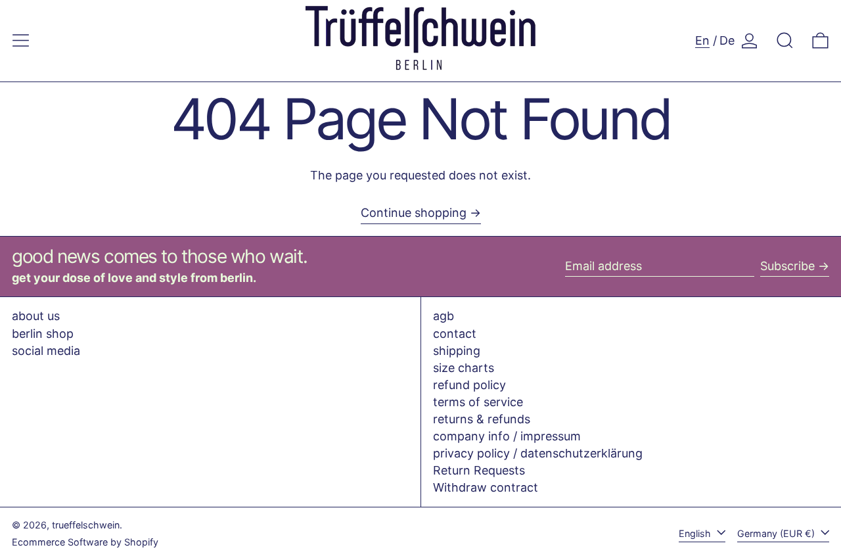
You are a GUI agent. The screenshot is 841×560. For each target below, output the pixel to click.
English (696, 533)
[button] (785, 40)
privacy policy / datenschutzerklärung (538, 453)
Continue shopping (413, 213)
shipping (456, 351)
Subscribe (787, 266)
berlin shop (43, 333)
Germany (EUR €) (777, 533)
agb (443, 316)
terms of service (478, 402)
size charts (463, 368)
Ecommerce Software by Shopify (85, 542)
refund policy (469, 385)
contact (454, 333)
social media (46, 351)
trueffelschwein (86, 524)
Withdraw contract (485, 487)
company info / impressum (507, 436)
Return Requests (479, 470)
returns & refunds (481, 419)
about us (36, 316)
